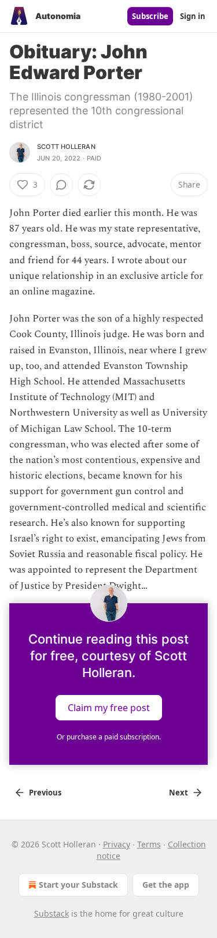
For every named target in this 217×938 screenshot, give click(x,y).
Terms (149, 844)
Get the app (165, 884)
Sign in (192, 16)
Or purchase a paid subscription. (109, 737)
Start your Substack (78, 884)
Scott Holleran (66, 147)
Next (178, 792)
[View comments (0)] (61, 184)
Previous (45, 792)
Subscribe (150, 16)
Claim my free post (109, 707)
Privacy (116, 844)
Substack (51, 913)
